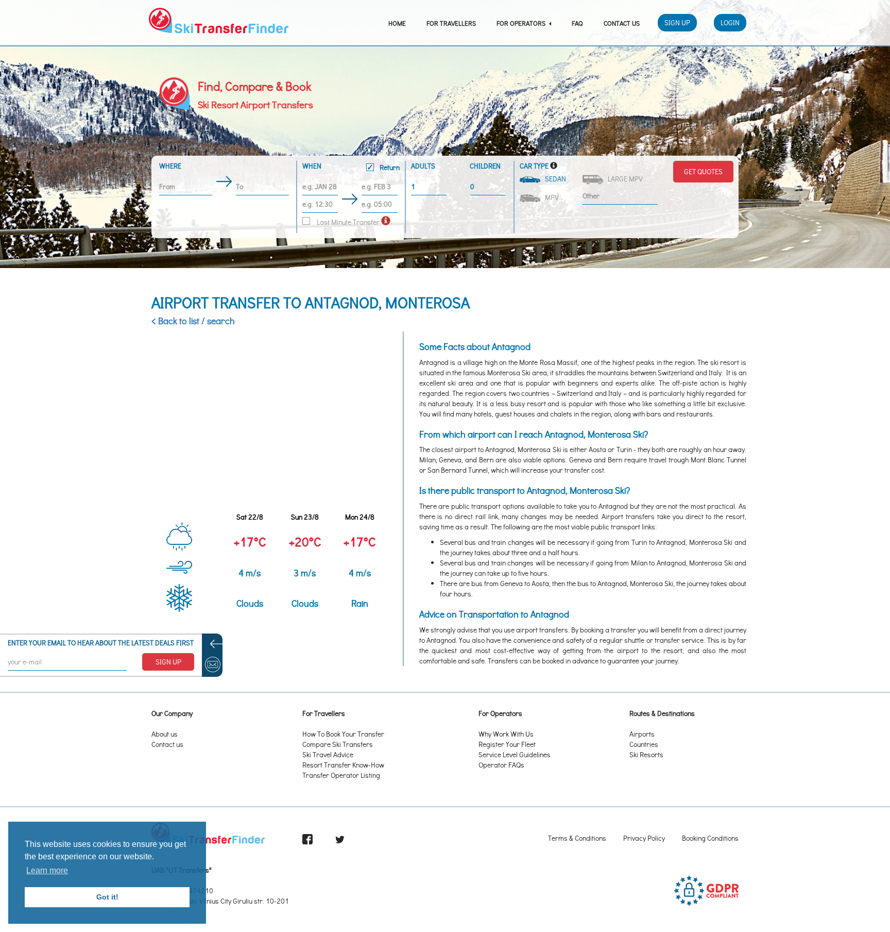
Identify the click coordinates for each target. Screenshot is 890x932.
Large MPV (623, 179)
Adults (423, 166)
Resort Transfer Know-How (343, 765)
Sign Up (677, 22)
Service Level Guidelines (514, 754)
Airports (642, 734)
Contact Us (622, 23)
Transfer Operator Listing (341, 775)
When (351, 166)
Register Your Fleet (507, 744)
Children (485, 166)
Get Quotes (703, 171)
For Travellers (451, 23)
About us (164, 734)
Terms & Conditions (577, 838)
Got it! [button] (107, 897)
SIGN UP (168, 662)
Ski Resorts (646, 754)
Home (397, 23)
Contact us (167, 744)
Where (170, 166)
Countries (643, 744)
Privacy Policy (644, 838)
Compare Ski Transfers (337, 744)
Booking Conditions (710, 838)
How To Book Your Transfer (343, 734)
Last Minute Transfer (347, 222)
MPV (550, 197)
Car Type (534, 166)
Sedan (554, 179)
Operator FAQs (501, 765)
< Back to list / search (193, 320)
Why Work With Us (506, 734)
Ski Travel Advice (327, 754)
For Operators (522, 23)
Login (730, 22)
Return (389, 167)
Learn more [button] (47, 870)
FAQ (577, 23)
